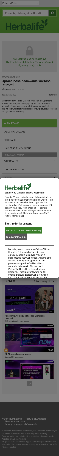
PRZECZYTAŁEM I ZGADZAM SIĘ (23, 230)
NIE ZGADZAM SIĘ (15, 236)
